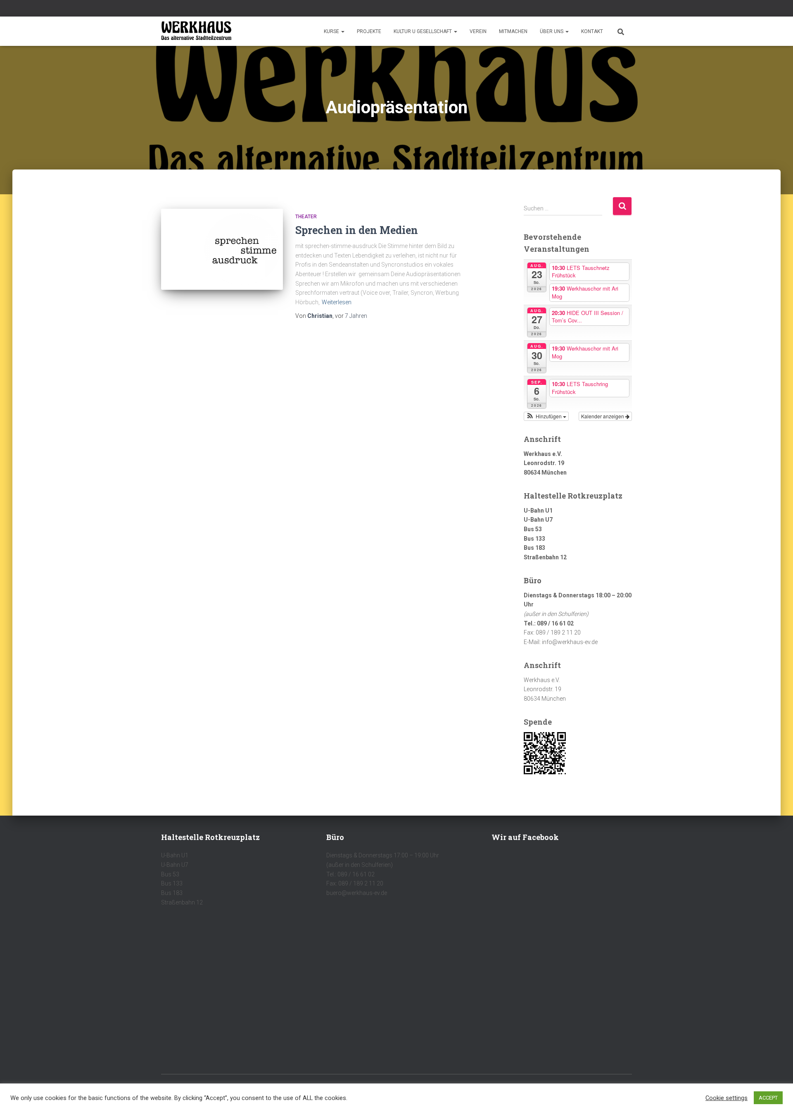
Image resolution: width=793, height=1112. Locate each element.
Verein (478, 31)
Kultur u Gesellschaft (423, 31)
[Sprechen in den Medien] (222, 249)
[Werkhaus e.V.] (196, 31)
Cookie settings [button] (726, 1098)
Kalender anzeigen (603, 416)
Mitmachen (513, 31)
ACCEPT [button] (768, 1098)
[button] (342, 31)
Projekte (369, 31)
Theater (306, 217)
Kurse (332, 31)
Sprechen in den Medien (356, 230)
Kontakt (592, 31)
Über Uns (552, 31)
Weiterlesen (336, 302)
